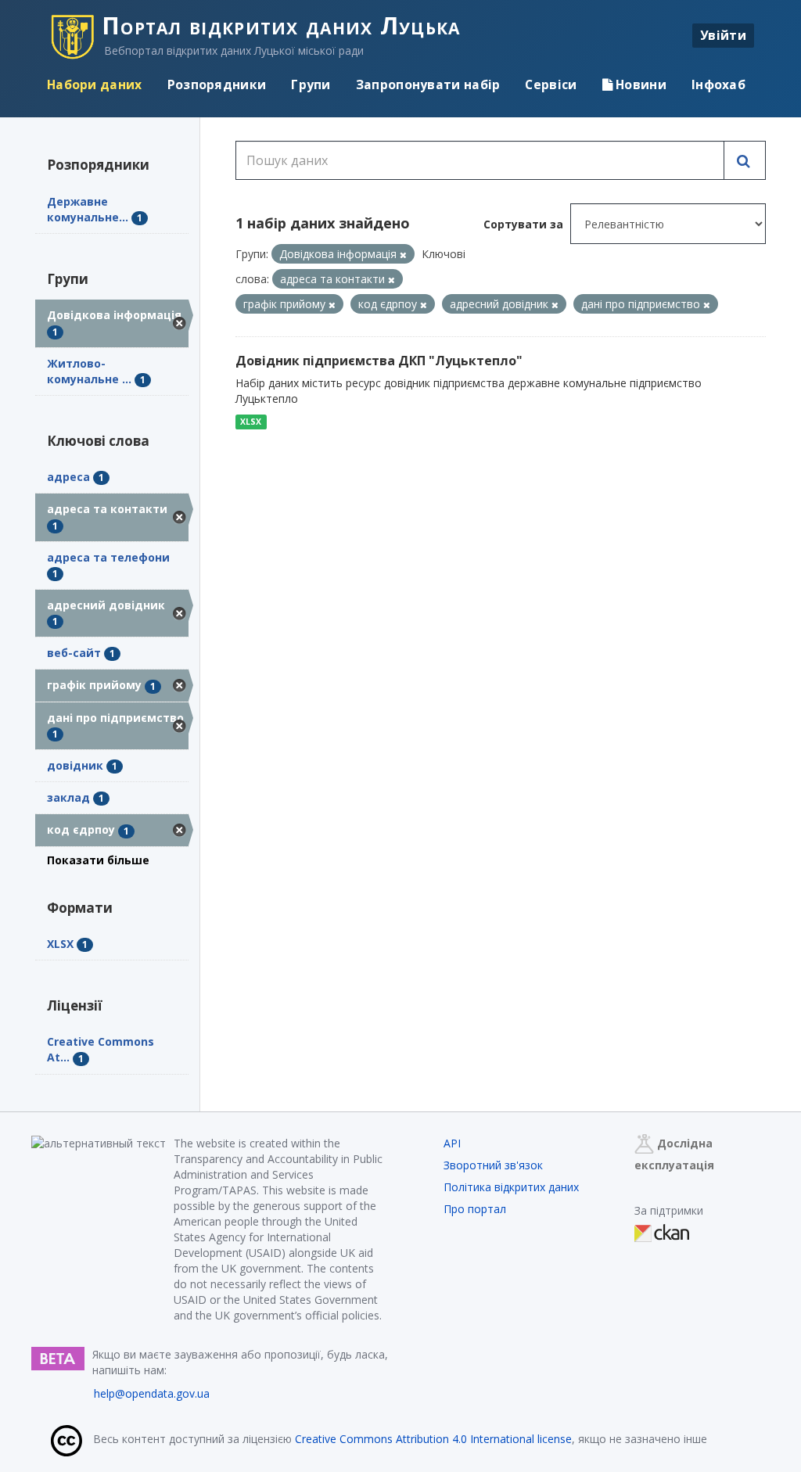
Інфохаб (718, 84)
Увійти (723, 35)
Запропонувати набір (428, 84)
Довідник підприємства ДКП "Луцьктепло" (379, 360)
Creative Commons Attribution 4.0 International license (433, 1438)
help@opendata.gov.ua (152, 1393)
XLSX (250, 421)
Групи (311, 84)
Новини (639, 84)
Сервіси (551, 84)
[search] (745, 160)
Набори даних (94, 84)
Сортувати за (523, 224)
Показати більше (98, 860)
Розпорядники (217, 84)
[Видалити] (403, 254)
